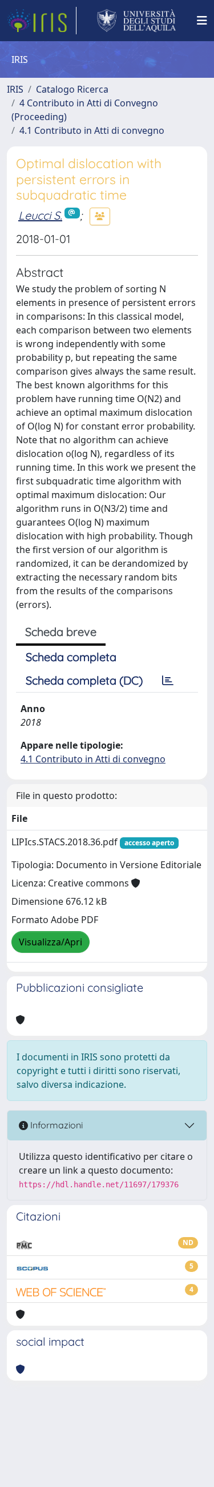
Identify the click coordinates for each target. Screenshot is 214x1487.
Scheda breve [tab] (60, 632)
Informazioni (55, 1125)
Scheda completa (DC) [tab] (84, 680)
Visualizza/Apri (50, 942)
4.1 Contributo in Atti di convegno (91, 130)
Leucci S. (40, 215)
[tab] (167, 681)
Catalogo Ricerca (72, 89)
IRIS (15, 89)
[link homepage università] (136, 20)
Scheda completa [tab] (71, 657)
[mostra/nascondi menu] (202, 20)
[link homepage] (41, 20)
